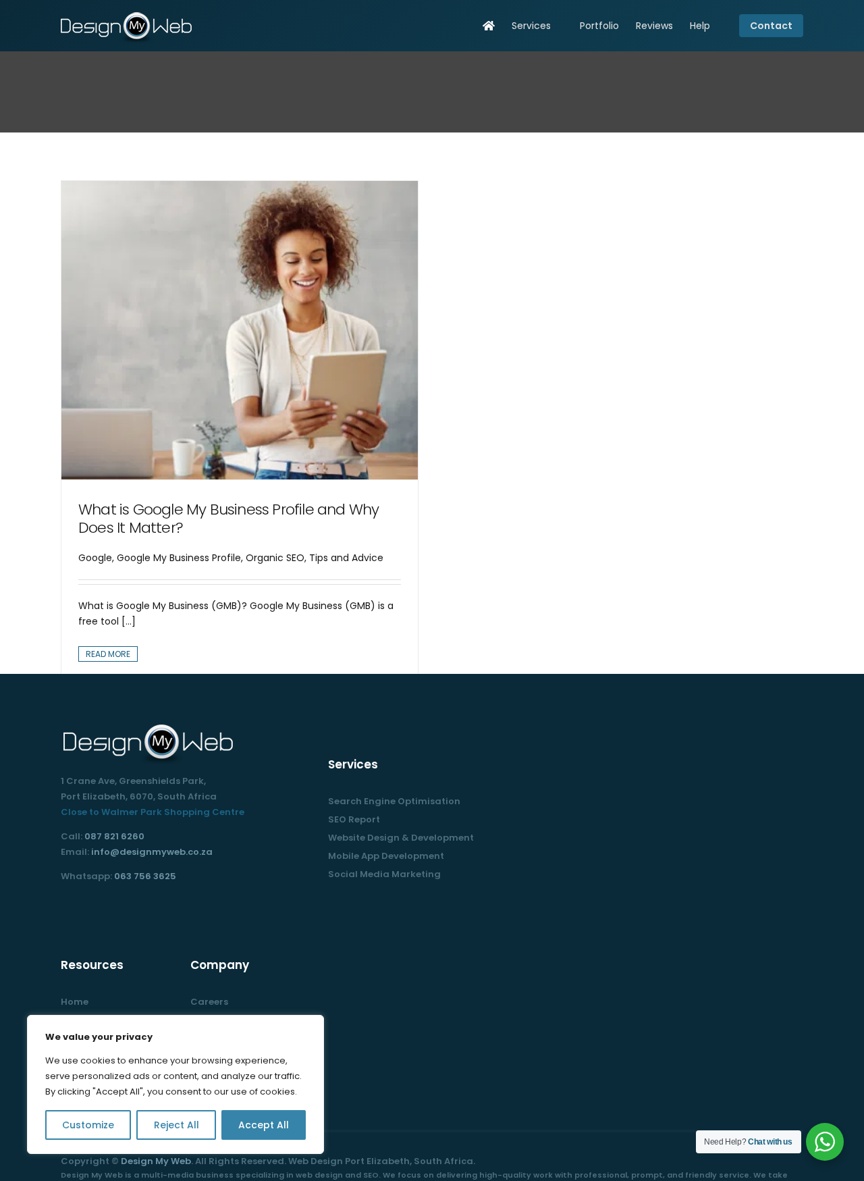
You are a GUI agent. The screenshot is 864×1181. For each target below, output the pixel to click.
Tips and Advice (346, 558)
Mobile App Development (386, 855)
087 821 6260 (114, 836)
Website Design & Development (401, 837)
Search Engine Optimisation (394, 801)
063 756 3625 (145, 876)
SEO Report (354, 819)
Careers (209, 1001)
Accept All (263, 1125)
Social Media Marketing (384, 874)
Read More (108, 654)
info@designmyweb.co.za (152, 851)
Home (74, 1001)
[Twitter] (83, 906)
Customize (88, 1125)
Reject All (176, 1125)
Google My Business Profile (179, 558)
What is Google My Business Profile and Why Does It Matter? (228, 518)
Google (95, 558)
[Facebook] (65, 906)
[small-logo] (128, 15)
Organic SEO (275, 558)
